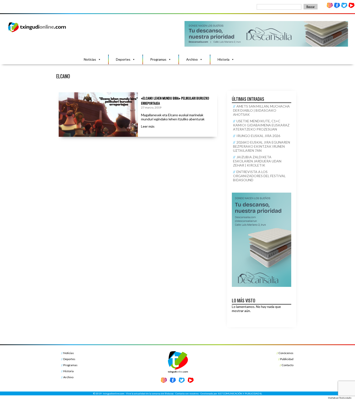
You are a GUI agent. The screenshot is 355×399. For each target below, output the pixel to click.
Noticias (90, 59)
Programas (158, 59)
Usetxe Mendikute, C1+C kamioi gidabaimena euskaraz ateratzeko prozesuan (261, 125)
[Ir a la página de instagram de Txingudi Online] (330, 7)
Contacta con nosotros (187, 393)
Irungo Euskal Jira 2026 (258, 136)
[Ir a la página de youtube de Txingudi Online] (351, 7)
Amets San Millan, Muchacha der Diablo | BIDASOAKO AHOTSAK (261, 110)
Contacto (287, 365)
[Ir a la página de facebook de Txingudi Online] (337, 7)
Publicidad (286, 359)
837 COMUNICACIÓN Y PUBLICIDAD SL (240, 393)
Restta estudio (345, 398)
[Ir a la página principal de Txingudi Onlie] (37, 32)
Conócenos (285, 353)
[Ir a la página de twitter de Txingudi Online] (344, 7)
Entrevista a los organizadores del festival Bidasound (259, 176)
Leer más (148, 126)
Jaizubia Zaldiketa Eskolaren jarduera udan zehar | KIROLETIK (257, 161)
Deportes (123, 59)
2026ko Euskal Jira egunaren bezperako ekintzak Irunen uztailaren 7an (261, 146)
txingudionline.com (113, 393)
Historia (223, 59)
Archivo (192, 59)
